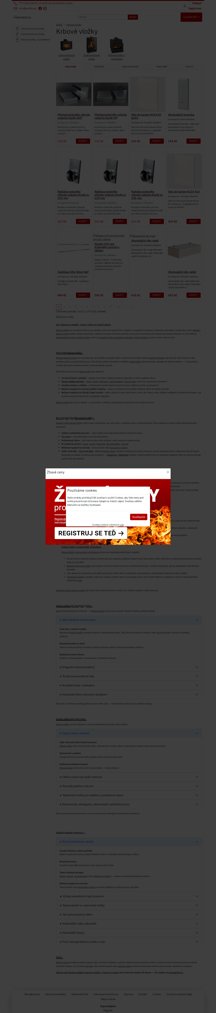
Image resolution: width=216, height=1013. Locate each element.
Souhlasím (138, 517)
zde (122, 524)
